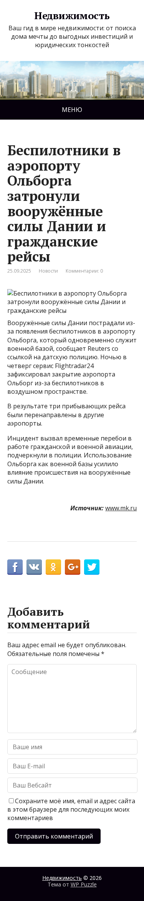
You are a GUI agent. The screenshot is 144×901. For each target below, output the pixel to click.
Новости (48, 271)
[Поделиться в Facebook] (15, 567)
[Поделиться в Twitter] (91, 567)
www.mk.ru (121, 508)
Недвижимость (72, 16)
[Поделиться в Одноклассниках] (53, 567)
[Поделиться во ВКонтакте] (34, 567)
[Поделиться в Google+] (72, 567)
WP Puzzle (84, 884)
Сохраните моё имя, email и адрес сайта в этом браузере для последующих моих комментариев (71, 809)
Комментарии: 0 (84, 271)
